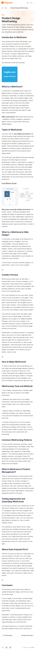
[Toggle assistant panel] (31, 3)
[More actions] (34, 3)
